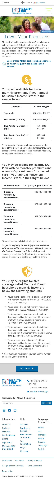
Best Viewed (20, 460)
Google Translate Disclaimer (13, 466)
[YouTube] (15, 410)
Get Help (24, 424)
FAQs (22, 447)
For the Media (8, 435)
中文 (40, 431)
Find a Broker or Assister (26, 436)
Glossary (24, 451)
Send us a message (39, 391)
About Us (6, 424)
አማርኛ (41, 427)
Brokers (5, 428)
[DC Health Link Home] (22, 11)
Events (5, 438)
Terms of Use (7, 471)
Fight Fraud (7, 442)
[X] (4, 410)
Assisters (6, 431)
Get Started (27, 368)
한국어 (41, 438)
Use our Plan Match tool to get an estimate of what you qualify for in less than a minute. (29, 64)
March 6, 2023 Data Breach (8, 447)
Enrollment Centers (25, 429)
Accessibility (7, 460)
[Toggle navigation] (49, 11)
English (41, 449)
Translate (42, 3)
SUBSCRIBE (46, 403)
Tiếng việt (42, 445)
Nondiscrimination (35, 466)
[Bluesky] (9, 410)
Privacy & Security (35, 460)
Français (42, 434)
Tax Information (25, 442)
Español (41, 442)
